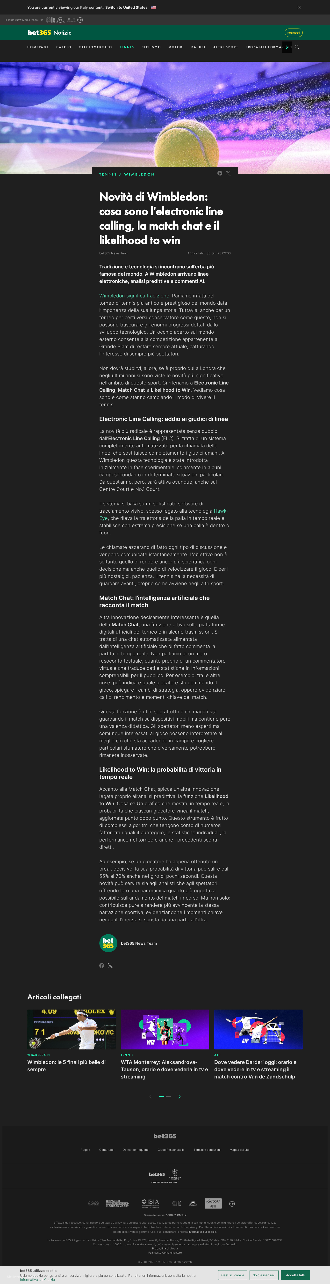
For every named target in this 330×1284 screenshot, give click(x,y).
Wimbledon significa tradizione (134, 296)
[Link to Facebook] (219, 176)
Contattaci (106, 1149)
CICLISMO (151, 47)
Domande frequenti (136, 1149)
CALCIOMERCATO (96, 47)
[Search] (297, 47)
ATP (217, 1055)
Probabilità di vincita (165, 1248)
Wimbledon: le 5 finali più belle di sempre (66, 1065)
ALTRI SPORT (225, 47)
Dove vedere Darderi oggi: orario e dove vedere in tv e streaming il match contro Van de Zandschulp (255, 1069)
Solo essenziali (264, 1275)
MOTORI (176, 47)
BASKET (198, 47)
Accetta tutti (295, 1275)
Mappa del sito (240, 1149)
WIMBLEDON (139, 174)
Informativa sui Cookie (37, 1279)
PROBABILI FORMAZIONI (270, 47)
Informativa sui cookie (202, 1231)
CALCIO (63, 47)
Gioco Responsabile (171, 1149)
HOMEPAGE (38, 47)
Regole (85, 1149)
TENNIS (127, 47)
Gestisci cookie (232, 1275)
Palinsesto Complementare (165, 1252)
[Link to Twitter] (228, 176)
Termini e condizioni (207, 1149)
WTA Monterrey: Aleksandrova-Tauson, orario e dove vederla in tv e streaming (164, 1069)
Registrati (293, 32)
